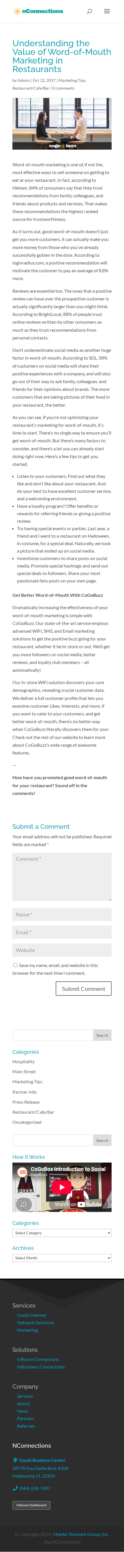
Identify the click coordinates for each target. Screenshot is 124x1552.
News (22, 1411)
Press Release (26, 1102)
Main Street (24, 1071)
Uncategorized (27, 1122)
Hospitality (23, 1061)
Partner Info (24, 1091)
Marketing (27, 1330)
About (23, 1403)
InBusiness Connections (41, 1366)
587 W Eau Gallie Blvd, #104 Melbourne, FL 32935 (40, 1467)
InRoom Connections (38, 1359)
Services (25, 1396)
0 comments (63, 88)
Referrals (26, 1426)
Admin (24, 80)
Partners (25, 1418)
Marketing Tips (72, 80)
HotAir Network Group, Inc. (81, 1534)
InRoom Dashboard (31, 1505)
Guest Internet (31, 1315)
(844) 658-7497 (34, 1488)
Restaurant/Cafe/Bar (31, 88)
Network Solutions (35, 1322)
